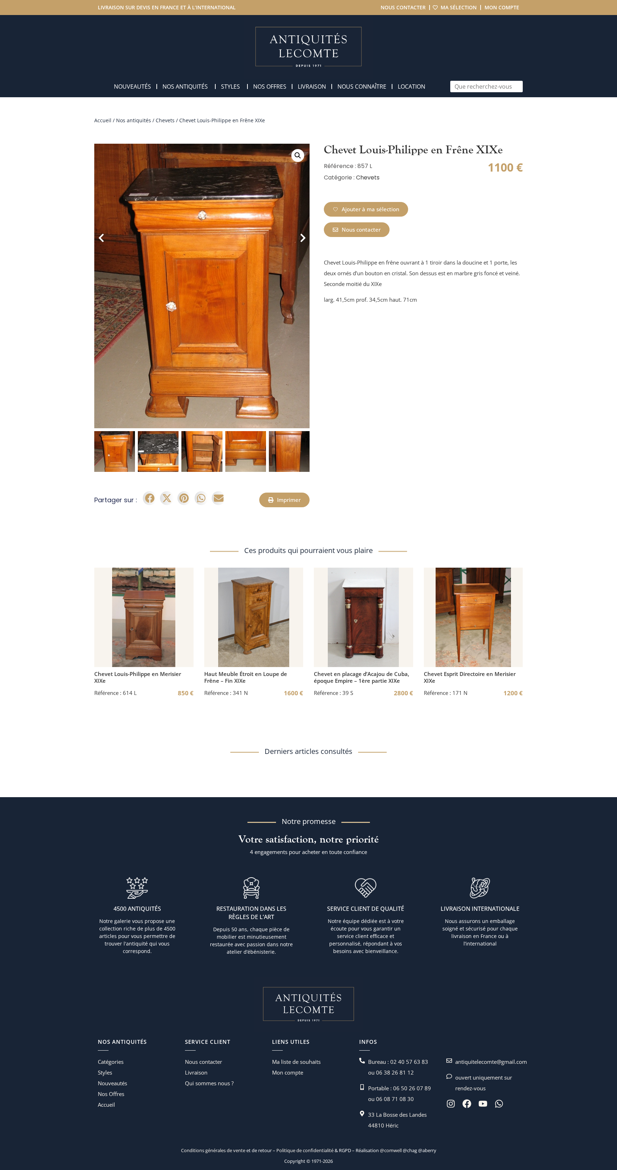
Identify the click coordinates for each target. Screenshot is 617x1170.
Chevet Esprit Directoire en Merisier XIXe (470, 677)
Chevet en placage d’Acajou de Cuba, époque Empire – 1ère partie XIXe (361, 677)
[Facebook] (466, 1103)
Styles (105, 1072)
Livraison (196, 1072)
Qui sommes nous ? (209, 1083)
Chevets (165, 120)
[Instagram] (450, 1103)
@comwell (391, 1150)
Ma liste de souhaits (296, 1061)
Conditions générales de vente (213, 1150)
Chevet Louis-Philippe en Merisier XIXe (137, 677)
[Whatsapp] (499, 1103)
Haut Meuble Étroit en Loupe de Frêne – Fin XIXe (245, 677)
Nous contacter (403, 7)
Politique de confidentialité (304, 1150)
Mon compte (502, 7)
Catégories (111, 1061)
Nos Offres (111, 1093)
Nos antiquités (133, 120)
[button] (297, 155)
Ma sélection (459, 7)
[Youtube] (482, 1103)
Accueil (102, 120)
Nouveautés (112, 1083)
